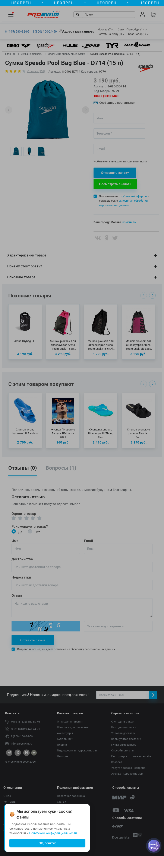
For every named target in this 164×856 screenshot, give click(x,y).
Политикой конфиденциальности (53, 833)
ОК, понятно (47, 843)
